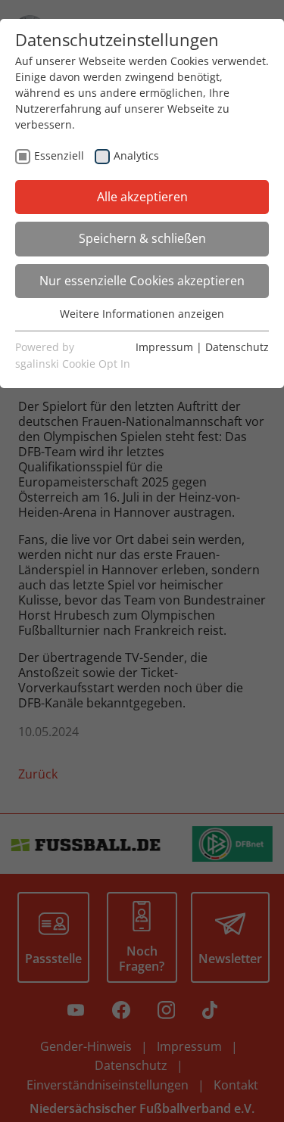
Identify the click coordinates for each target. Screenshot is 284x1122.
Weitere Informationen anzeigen (142, 313)
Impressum (164, 347)
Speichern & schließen (142, 238)
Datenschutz (237, 347)
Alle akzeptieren (142, 196)
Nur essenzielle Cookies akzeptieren (142, 280)
